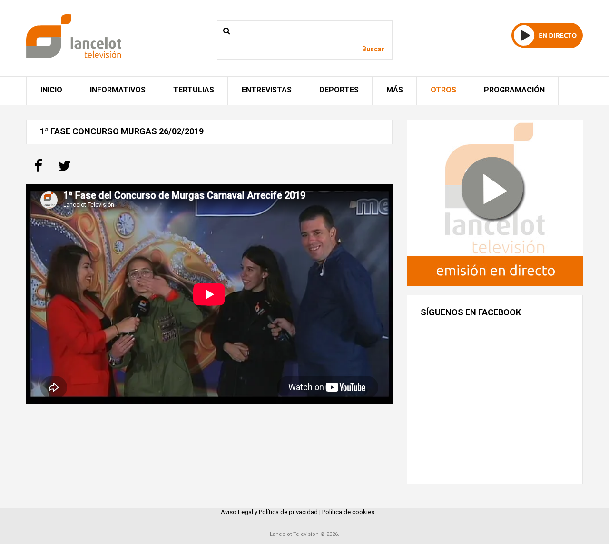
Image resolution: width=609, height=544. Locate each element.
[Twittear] (64, 168)
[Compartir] (38, 168)
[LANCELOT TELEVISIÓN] (73, 35)
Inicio (51, 89)
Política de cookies (348, 511)
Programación (514, 89)
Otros (443, 89)
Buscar (373, 49)
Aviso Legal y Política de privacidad (269, 511)
